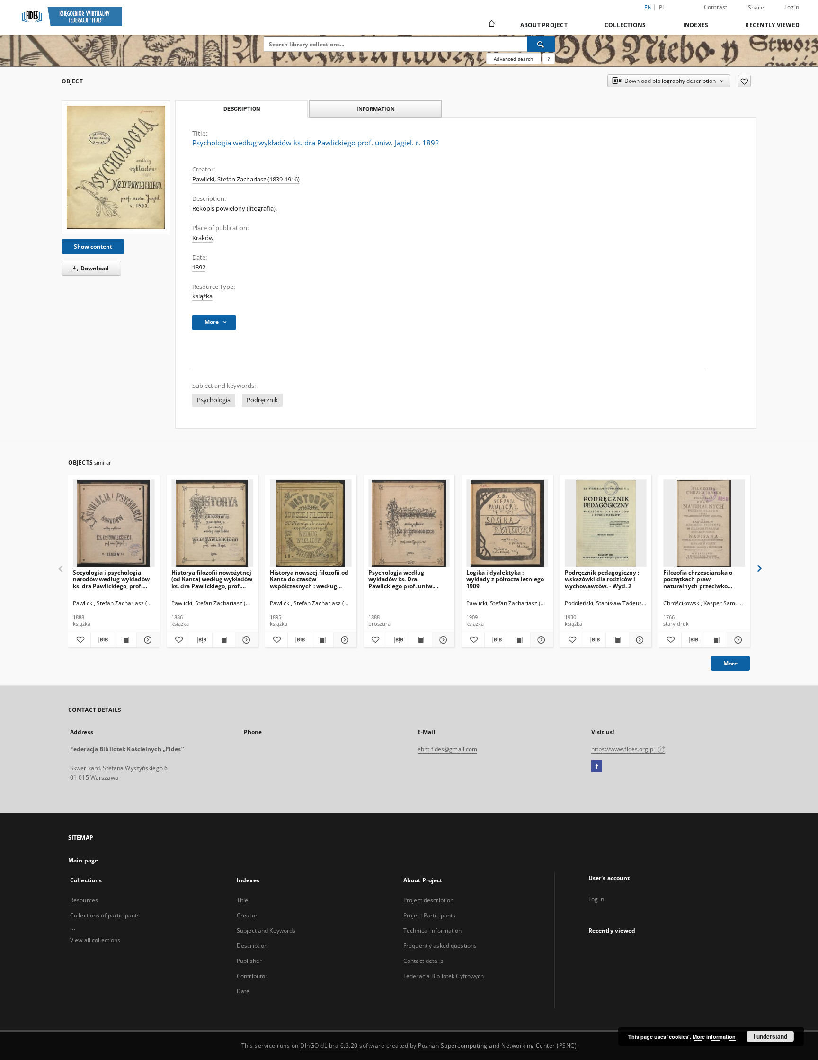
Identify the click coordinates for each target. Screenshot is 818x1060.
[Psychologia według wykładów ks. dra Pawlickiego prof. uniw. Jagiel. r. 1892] (116, 167)
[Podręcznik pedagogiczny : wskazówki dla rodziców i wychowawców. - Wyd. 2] (605, 523)
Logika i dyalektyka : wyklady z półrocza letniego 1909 (505, 579)
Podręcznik (262, 400)
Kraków (202, 238)
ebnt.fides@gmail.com (447, 749)
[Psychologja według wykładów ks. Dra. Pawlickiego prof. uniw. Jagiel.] (409, 523)
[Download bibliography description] (102, 640)
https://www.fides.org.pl (623, 749)
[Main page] (491, 24)
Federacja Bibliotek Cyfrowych (443, 976)
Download (94, 268)
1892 (198, 267)
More (730, 663)
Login (791, 7)
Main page (83, 860)
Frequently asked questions (440, 946)
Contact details (423, 961)
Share (756, 7)
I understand (770, 1036)
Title (243, 900)
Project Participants (429, 915)
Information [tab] (375, 108)
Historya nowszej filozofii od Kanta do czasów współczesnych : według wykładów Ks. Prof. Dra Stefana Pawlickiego (309, 579)
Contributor (252, 976)
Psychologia (214, 400)
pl (662, 7)
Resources (84, 900)
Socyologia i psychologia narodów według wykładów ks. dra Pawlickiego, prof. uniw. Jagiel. (111, 579)
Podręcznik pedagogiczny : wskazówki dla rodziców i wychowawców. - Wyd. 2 (602, 579)
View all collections (95, 940)
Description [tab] (241, 109)
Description (252, 946)
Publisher (249, 961)
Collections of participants (105, 915)
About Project (544, 25)
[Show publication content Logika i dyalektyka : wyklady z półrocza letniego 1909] (518, 640)
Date (243, 991)
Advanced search (513, 58)
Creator (247, 915)
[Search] (541, 44)
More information (714, 1036)
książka (202, 296)
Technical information (432, 930)
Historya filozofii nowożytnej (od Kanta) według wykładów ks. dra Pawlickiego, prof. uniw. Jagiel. (211, 579)
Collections (625, 25)
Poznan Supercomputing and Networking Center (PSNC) (497, 1046)
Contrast (716, 7)
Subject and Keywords (266, 930)
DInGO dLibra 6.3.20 (329, 1046)
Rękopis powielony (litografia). (234, 209)
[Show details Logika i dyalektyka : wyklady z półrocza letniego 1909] (540, 640)
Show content (93, 247)
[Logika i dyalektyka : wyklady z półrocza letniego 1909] (507, 523)
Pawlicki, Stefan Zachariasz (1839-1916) (246, 179)
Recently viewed (772, 25)
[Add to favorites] (744, 81)
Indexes (696, 25)
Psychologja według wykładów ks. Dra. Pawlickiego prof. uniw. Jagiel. (401, 579)
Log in (596, 899)
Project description (428, 900)
